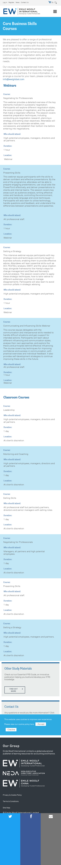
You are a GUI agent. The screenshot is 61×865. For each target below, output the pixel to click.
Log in (5, 2)
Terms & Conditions (11, 801)
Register (11, 2)
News (17, 2)
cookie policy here (26, 724)
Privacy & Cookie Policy (12, 795)
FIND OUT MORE (14, 690)
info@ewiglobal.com (13, 79)
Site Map (6, 808)
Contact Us (25, 2)
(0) (52, 2)
